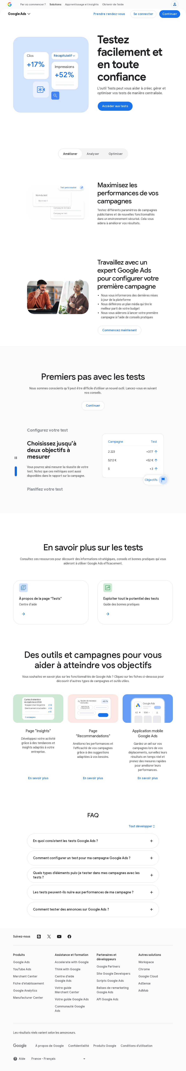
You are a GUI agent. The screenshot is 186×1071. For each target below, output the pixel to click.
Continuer (169, 14)
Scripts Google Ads (110, 981)
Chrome (144, 969)
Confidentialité (78, 1046)
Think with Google (67, 969)
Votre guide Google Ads (72, 999)
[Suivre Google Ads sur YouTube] (59, 936)
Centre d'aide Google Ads (64, 979)
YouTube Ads (22, 969)
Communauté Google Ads (70, 1009)
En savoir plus (38, 778)
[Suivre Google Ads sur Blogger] (39, 936)
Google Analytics (25, 990)
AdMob (143, 990)
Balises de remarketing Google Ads (113, 990)
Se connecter (143, 14)
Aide (22, 1059)
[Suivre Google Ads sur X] (49, 936)
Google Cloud (148, 976)
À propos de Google (49, 1046)
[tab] (70, 153)
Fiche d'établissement (28, 983)
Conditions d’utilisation (136, 1046)
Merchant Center (25, 976)
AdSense (144, 983)
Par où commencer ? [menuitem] (33, 4)
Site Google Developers (113, 974)
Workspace (146, 962)
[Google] (20, 1046)
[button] (93, 841)
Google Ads (21, 962)
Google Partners (108, 966)
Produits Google (104, 1046)
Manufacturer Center (28, 998)
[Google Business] (9, 4)
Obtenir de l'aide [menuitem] (113, 4)
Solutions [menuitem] (55, 4)
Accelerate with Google (72, 962)
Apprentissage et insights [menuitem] (82, 4)
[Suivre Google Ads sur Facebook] (69, 936)
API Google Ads (107, 999)
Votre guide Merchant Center (67, 990)
